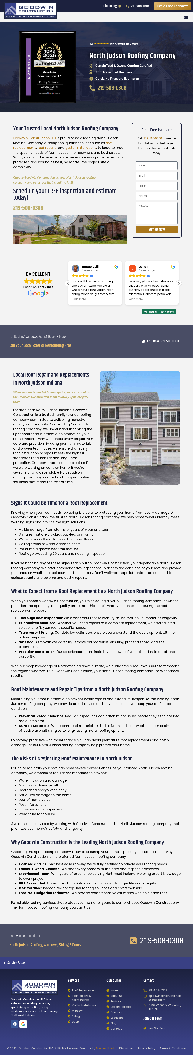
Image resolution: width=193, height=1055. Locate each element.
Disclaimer (126, 1048)
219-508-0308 (140, 6)
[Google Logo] (23, 1024)
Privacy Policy (146, 1048)
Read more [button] (79, 299)
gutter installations (80, 147)
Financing (110, 6)
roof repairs (47, 147)
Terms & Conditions (173, 1048)
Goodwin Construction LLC (34, 138)
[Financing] (119, 6)
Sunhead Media (106, 1048)
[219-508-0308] (127, 6)
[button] (186, 17)
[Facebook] (14, 1024)
